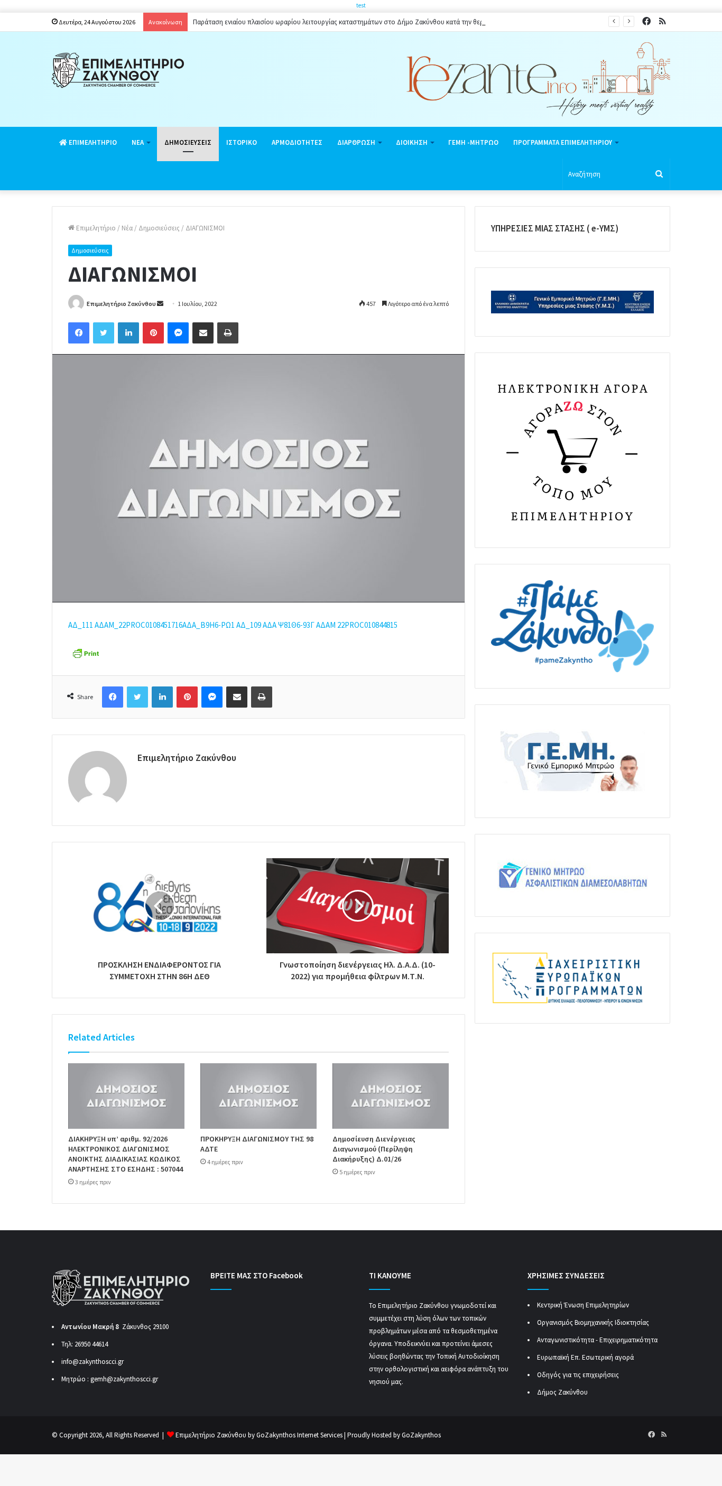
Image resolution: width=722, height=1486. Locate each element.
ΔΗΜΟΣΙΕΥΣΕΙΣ (187, 142)
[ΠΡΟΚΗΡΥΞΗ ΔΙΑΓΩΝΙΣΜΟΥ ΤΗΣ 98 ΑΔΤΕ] (258, 1096)
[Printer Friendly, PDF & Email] (85, 652)
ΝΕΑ (138, 142)
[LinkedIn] (128, 332)
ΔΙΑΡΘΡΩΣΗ (356, 142)
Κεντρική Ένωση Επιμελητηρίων (583, 1305)
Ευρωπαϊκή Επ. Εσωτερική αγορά (585, 1357)
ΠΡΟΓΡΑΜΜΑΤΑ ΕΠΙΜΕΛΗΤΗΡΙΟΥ (562, 142)
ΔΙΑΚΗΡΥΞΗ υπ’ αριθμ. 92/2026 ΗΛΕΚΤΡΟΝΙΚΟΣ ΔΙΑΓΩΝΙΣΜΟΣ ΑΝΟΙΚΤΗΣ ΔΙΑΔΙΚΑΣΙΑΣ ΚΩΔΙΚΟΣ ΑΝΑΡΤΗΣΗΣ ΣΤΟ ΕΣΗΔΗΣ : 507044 (125, 1154)
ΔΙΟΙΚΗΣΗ (412, 142)
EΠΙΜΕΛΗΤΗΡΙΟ (92, 142)
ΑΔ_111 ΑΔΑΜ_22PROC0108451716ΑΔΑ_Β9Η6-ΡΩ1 (151, 625)
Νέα (127, 228)
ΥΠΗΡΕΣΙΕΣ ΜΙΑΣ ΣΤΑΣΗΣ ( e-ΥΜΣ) (554, 228)
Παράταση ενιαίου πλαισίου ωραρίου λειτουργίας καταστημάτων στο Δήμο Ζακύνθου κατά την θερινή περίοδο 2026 (363, 21)
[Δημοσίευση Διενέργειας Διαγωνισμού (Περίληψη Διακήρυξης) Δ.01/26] (390, 1096)
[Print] (227, 332)
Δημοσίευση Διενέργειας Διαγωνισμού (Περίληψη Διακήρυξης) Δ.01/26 (373, 1149)
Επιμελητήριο (95, 228)
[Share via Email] (203, 332)
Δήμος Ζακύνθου (562, 1392)
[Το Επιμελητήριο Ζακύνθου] (118, 70)
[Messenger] (178, 332)
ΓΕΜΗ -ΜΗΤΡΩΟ (473, 142)
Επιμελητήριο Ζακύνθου (121, 304)
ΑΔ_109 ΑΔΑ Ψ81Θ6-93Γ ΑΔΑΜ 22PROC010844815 (316, 625)
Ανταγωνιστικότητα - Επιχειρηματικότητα (597, 1339)
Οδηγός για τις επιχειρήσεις (578, 1374)
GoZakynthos (421, 1435)
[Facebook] (78, 332)
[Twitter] (103, 332)
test (361, 5)
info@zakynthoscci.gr (92, 1361)
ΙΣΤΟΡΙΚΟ (241, 142)
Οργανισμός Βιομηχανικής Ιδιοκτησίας (593, 1322)
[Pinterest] (153, 332)
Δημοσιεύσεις (159, 228)
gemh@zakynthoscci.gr (124, 1378)
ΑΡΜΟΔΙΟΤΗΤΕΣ (297, 142)
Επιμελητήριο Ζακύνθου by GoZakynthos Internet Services (259, 1435)
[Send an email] (160, 304)
